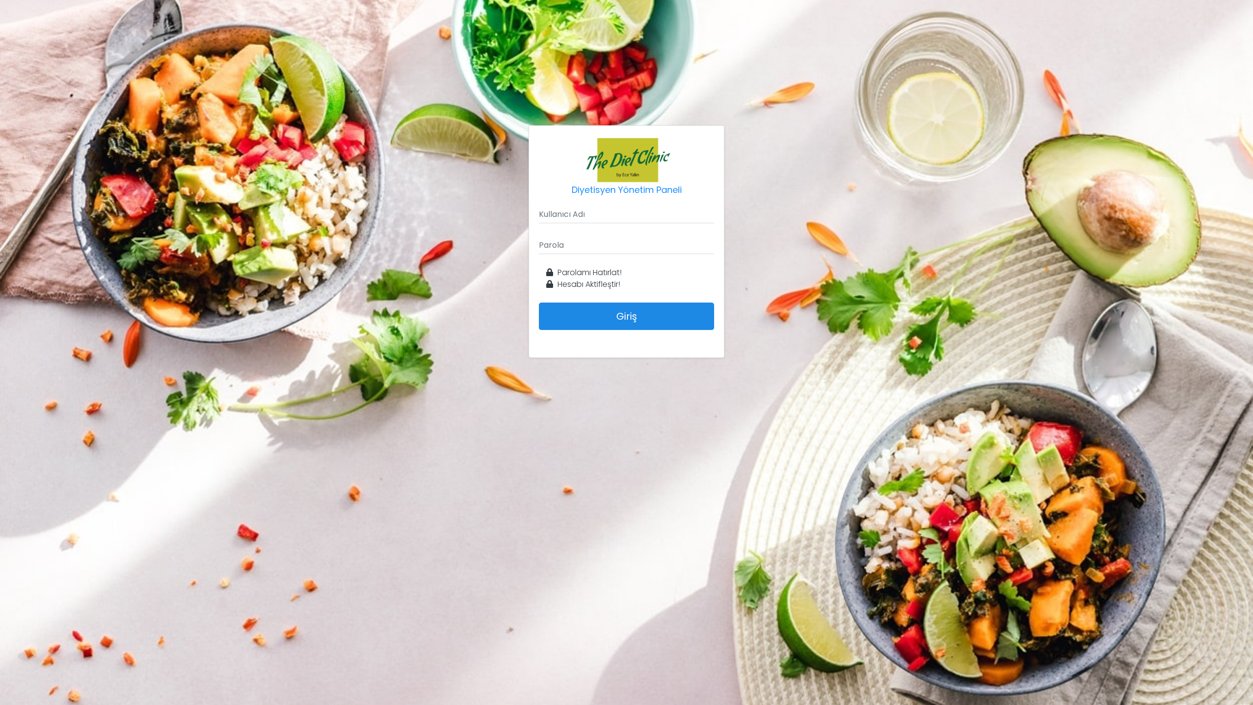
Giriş (626, 316)
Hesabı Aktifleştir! (588, 284)
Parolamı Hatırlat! (589, 272)
